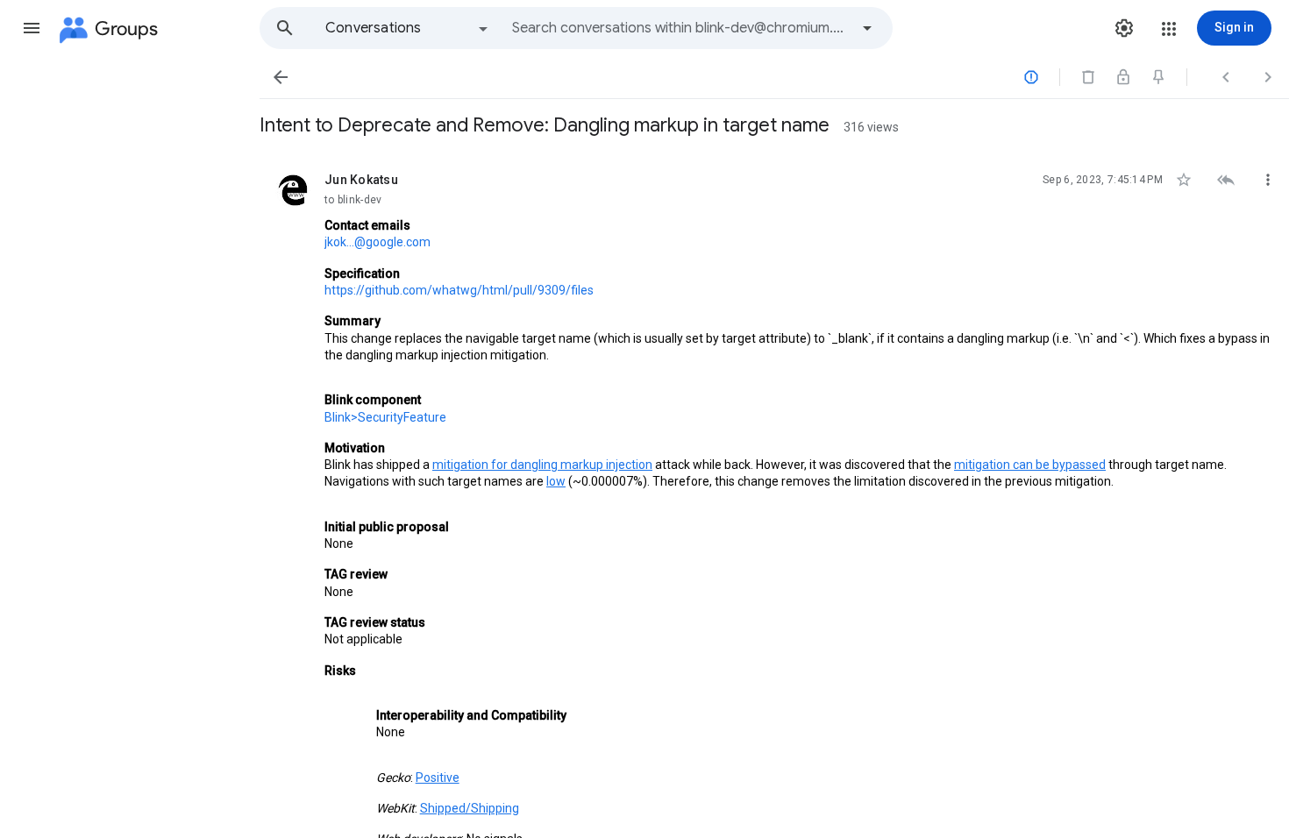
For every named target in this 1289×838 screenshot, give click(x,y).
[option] (407, 28)
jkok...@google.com (377, 242)
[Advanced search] (867, 28)
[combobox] (680, 28)
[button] (32, 28)
